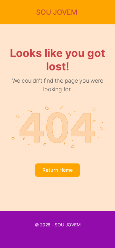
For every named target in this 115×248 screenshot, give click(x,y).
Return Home (57, 170)
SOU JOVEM (56, 12)
